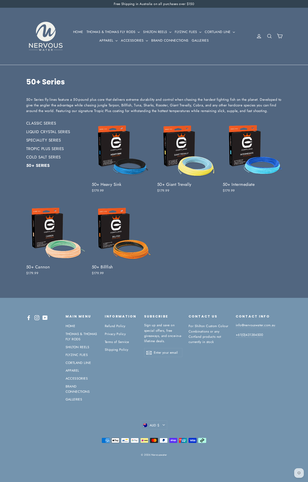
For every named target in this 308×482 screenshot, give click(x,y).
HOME (78, 31)
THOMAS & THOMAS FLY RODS (112, 31)
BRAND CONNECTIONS (169, 40)
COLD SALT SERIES (43, 157)
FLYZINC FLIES (186, 31)
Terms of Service (117, 341)
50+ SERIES (38, 165)
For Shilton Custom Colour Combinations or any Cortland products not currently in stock (208, 334)
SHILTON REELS (155, 31)
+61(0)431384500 (249, 334)
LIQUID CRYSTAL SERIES (48, 132)
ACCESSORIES (133, 40)
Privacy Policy (115, 334)
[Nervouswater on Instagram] (36, 317)
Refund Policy (115, 326)
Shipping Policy (116, 349)
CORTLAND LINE (218, 31)
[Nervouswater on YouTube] (45, 317)
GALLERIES (200, 40)
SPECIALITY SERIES (43, 140)
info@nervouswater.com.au (255, 325)
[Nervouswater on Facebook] (28, 317)
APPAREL (106, 40)
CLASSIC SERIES (41, 123)
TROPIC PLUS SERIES (45, 149)
